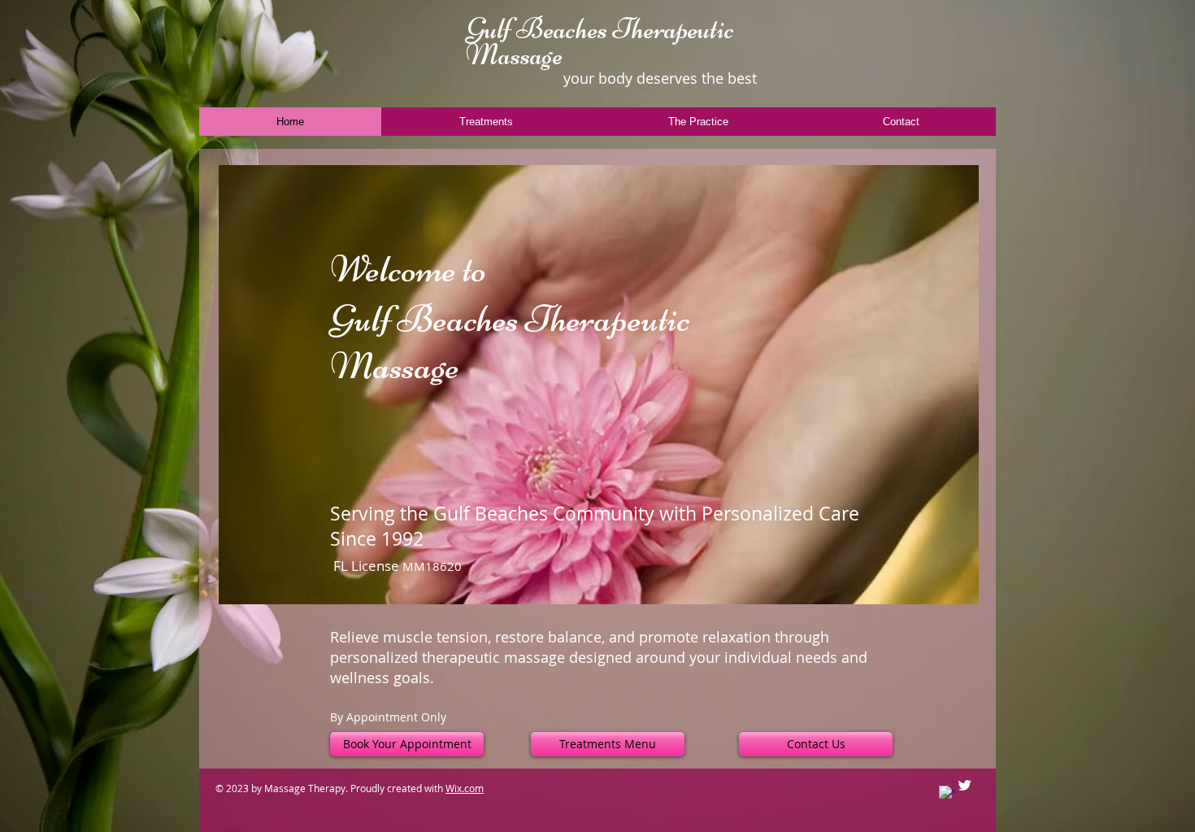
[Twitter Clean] (964, 785)
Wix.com (464, 788)
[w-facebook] (946, 793)
